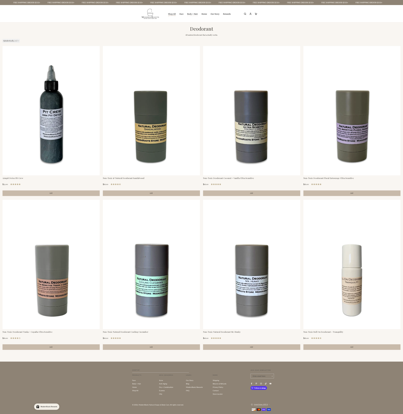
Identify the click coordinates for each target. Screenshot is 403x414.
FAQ (187, 390)
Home (134, 387)
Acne (161, 380)
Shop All (135, 390)
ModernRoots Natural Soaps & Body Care (154, 405)
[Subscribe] (272, 376)
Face (134, 380)
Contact (216, 390)
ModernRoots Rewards (194, 387)
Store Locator (218, 394)
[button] (245, 14)
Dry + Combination (166, 387)
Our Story (189, 380)
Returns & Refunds (219, 384)
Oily (160, 394)
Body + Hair (136, 384)
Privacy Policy (218, 387)
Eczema (162, 390)
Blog (187, 384)
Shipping (216, 380)
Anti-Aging (163, 384)
